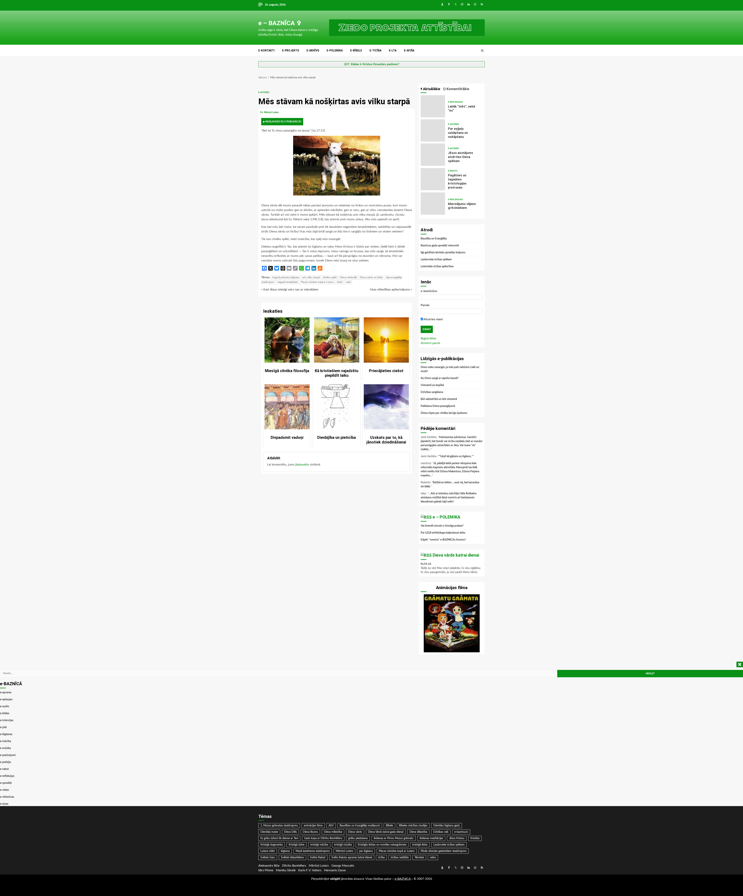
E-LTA (392, 50)
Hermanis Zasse (335, 870)
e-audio (4, 706)
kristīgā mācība (319, 844)
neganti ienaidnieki (287, 282)
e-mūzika (5, 748)
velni (348, 282)
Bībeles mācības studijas (413, 825)
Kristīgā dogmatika (271, 844)
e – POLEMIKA (446, 517)
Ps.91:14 (426, 564)
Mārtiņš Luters (344, 851)
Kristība (474, 838)
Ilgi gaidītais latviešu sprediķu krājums (443, 252)
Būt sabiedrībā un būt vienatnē (439, 399)
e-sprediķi (6, 783)
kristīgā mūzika (343, 844)
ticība (381, 857)
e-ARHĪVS (312, 50)
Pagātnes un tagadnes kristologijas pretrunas (433, 179)
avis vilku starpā (311, 277)
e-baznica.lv (461, 832)
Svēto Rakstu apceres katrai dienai (351, 857)
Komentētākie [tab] (457, 89)
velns (433, 857)
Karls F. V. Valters (309, 870)
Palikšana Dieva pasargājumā (438, 406)
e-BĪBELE (356, 50)
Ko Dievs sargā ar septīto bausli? (440, 378)
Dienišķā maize (269, 832)
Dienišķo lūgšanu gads (446, 825)
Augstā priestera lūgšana (285, 277)
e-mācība (5, 741)
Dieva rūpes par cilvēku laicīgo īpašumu (444, 413)
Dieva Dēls (290, 832)
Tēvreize (419, 857)
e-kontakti (266, 50)
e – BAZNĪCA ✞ (280, 23)
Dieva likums (310, 832)
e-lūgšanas (6, 734)
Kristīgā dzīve (296, 844)
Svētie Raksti (317, 857)
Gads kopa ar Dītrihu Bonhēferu (323, 838)
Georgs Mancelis (342, 865)
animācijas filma (313, 825)
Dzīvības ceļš (440, 832)
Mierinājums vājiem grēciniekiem (433, 203)
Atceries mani (433, 319)
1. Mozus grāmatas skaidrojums (279, 825)
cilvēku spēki (330, 277)
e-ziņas (4, 804)
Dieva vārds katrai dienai (456, 555)
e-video (4, 790)
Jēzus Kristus (456, 838)
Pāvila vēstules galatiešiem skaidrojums (444, 851)
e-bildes (4, 713)
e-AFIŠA (409, 50)
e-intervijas (6, 720)
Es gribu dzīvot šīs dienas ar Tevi (279, 838)
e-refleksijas (455, 102)
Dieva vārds (355, 832)
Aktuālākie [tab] (431, 89)
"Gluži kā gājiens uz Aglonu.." (456, 456)
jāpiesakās (302, 464)
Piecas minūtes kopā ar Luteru (317, 282)
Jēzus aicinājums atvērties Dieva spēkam (433, 154)
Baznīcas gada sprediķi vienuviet (440, 245)
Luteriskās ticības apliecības (437, 266)
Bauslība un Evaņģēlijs (434, 238)
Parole (425, 305)
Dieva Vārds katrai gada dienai (385, 832)
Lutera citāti (267, 851)
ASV (331, 825)
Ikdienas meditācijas (431, 838)
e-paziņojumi (8, 755)
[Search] (482, 50)
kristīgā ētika (419, 844)
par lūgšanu (366, 851)
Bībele (389, 825)
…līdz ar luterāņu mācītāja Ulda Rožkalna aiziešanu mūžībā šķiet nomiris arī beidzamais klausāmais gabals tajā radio (448, 497)
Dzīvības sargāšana (432, 392)
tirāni (339, 282)
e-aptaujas (6, 699)
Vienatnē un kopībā (432, 385)
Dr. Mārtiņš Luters (269, 112)
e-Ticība (375, 50)
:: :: (402, 878)
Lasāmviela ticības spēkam (436, 259)
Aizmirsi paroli (430, 343)
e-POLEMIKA (335, 50)
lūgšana (285, 851)
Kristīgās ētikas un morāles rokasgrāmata (382, 844)
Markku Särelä (285, 870)
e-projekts (290, 50)
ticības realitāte (400, 857)
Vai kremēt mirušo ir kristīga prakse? (442, 525)
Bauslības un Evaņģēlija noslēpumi (360, 825)
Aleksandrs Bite (268, 865)
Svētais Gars (267, 857)
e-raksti (452, 171)
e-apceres (263, 92)
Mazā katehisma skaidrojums (313, 851)
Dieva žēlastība (418, 832)
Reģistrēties (428, 338)
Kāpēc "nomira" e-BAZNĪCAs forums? (443, 539)
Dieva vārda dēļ (348, 277)
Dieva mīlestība (333, 832)
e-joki (3, 727)
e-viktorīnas (7, 797)
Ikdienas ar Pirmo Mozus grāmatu (393, 838)
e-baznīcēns (429, 291)
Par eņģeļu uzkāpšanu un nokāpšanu (433, 130)
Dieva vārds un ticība (371, 277)
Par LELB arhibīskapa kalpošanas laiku (443, 532)
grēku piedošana (358, 838)
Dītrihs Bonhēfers (294, 865)
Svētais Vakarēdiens (292, 857)
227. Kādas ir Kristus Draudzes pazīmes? (371, 64)
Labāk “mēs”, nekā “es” (433, 106)
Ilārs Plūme (265, 870)
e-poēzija (5, 762)
